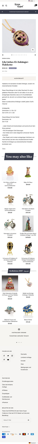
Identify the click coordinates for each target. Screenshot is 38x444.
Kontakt (23, 361)
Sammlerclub (6, 378)
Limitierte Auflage (26, 357)
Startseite (24, 354)
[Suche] (6, 5)
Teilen (3, 148)
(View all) (26, 271)
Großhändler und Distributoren (7, 398)
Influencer (5, 402)
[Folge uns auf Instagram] (12, 356)
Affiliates (4, 390)
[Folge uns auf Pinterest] (4, 360)
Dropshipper (5, 393)
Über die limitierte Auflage (7, 386)
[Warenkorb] (35, 5)
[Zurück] (3, 55)
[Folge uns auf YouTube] (8, 360)
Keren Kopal (6, 58)
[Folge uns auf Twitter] (8, 356)
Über (22, 364)
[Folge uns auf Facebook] (4, 356)
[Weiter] (35, 55)
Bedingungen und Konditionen (26, 368)
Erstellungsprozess (7, 381)
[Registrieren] (28, 420)
